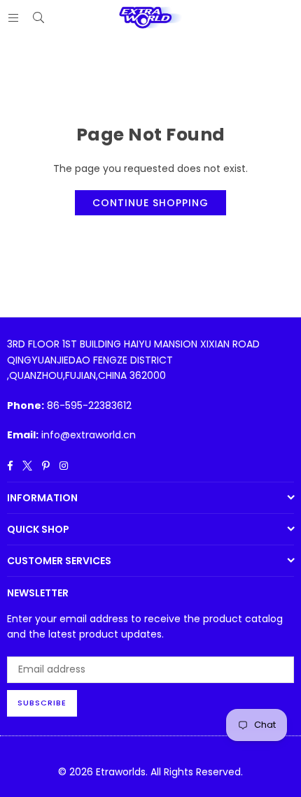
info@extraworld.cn (88, 435)
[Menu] (13, 17)
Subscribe (42, 702)
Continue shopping (150, 203)
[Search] (38, 17)
